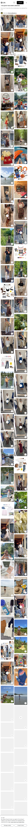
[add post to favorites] (12, 29)
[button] (26, 2)
